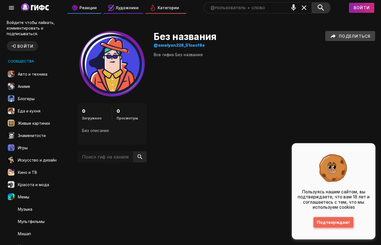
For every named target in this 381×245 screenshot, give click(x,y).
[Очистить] (304, 8)
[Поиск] (321, 7)
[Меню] (11, 8)
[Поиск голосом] (293, 8)
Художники (127, 7)
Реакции (88, 7)
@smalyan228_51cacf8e (179, 45)
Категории (168, 7)
